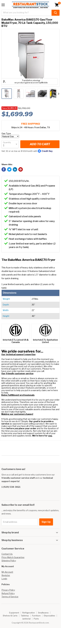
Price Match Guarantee (12, 557)
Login (4, 578)
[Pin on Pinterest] (20, 169)
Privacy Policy (8, 590)
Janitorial (26, 619)
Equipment (14, 612)
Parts (36, 619)
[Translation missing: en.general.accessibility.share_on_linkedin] (15, 169)
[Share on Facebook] (3, 169)
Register (5, 575)
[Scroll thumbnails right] (58, 94)
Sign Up (46, 522)
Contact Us (7, 554)
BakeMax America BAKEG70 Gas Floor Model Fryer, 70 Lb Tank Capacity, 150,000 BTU (29, 22)
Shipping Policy (8, 560)
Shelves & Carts (10, 615)
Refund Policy (8, 593)
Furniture (36, 615)
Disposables (49, 615)
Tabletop (25, 615)
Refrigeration (28, 612)
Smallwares (43, 612)
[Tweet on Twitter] (9, 169)
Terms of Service (9, 596)
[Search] (56, 13)
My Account (7, 572)
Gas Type (6, 133)
